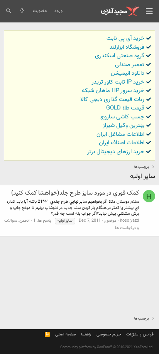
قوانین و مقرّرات (140, 334)
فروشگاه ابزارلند (127, 47)
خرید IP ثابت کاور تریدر (117, 82)
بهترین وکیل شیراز (123, 125)
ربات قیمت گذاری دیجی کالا (112, 99)
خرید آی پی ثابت (125, 38)
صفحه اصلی (65, 334)
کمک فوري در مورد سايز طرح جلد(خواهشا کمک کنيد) (75, 193)
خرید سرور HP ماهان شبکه (113, 90)
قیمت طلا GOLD (125, 108)
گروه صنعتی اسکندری (119, 55)
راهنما (86, 334)
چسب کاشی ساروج (122, 117)
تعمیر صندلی (129, 64)
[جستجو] (8, 11)
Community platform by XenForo (107, 347)
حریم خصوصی (108, 334)
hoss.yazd (129, 220)
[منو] (149, 11)
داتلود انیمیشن (127, 73)
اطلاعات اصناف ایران (121, 143)
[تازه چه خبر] (22, 11)
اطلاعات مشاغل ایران (120, 134)
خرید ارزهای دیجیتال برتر (115, 151)
